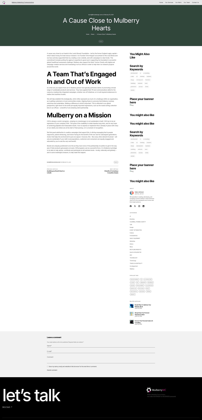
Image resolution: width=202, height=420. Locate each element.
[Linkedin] (151, 399)
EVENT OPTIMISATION (136, 230)
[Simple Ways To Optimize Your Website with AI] (132, 306)
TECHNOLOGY (133, 257)
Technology (133, 260)
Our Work (178, 2)
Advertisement (134, 73)
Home (161, 2)
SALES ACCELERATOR (135, 252)
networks (140, 83)
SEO (131, 255)
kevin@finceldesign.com (95, 14)
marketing (133, 83)
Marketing (132, 241)
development (140, 79)
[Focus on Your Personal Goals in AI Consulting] (132, 322)
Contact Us (195, 2)
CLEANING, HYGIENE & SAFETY (138, 221)
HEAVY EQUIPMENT (135, 238)
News (92, 34)
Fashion (132, 233)
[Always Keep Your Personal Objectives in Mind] (132, 314)
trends (146, 86)
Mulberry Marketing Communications (23, 2)
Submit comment (52, 370)
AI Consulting (146, 73)
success (141, 86)
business (149, 76)
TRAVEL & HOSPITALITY (136, 263)
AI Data (132, 76)
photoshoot (133, 86)
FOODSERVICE (133, 235)
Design (132, 79)
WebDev (132, 269)
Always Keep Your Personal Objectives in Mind (142, 313)
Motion (131, 244)
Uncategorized (134, 266)
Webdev (133, 90)
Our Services (169, 2)
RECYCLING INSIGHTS (135, 249)
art (137, 76)
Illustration (147, 79)
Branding (142, 76)
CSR (131, 224)
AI (140, 73)
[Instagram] (148, 399)
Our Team (187, 2)
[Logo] (3, 2)
